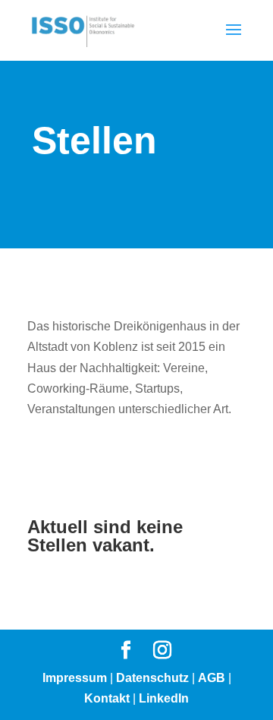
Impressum (74, 677)
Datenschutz (152, 677)
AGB (211, 677)
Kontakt (107, 698)
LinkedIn (164, 698)
